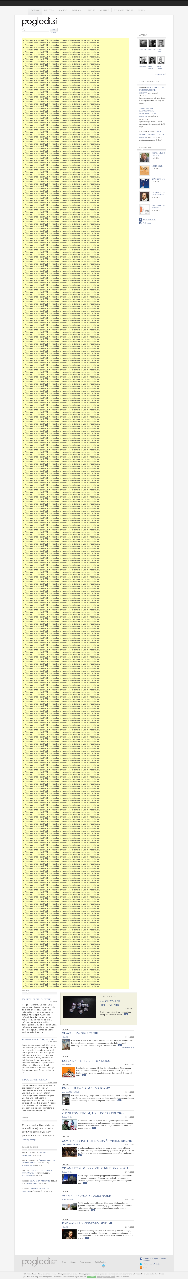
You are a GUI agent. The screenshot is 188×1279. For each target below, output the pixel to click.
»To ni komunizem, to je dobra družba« (93, 1113)
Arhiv (141, 10)
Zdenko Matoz (67, 1199)
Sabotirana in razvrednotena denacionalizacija (147, 111)
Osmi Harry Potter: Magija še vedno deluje (97, 1141)
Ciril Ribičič (142, 66)
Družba (49, 10)
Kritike (104, 10)
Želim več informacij (122, 1277)
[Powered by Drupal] (103, 1267)
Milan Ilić (65, 1037)
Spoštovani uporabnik (110, 1003)
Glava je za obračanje (40, 1181)
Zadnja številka (100, 1262)
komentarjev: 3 (28, 1175)
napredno (53, 32)
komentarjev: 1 (33, 1183)
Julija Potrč (152, 49)
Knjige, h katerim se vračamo (86, 1088)
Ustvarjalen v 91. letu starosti (87, 1061)
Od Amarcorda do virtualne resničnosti (95, 1168)
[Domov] (39, 22)
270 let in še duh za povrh (36, 999)
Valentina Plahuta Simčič (71, 1092)
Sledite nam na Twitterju (151, 1264)
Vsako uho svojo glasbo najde (86, 1196)
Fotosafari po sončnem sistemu (87, 1223)
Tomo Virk (142, 49)
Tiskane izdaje (123, 10)
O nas (64, 1262)
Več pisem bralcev (149, 219)
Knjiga (63, 10)
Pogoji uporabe (85, 1262)
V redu (91, 1277)
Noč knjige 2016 (158, 179)
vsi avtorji (159, 74)
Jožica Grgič (67, 1064)
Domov (35, 10)
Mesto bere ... (157, 166)
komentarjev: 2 (28, 1165)
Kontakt (73, 1262)
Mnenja (77, 10)
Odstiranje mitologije (29, 1140)
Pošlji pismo (147, 223)
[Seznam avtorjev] (165, 74)
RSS (145, 1267)
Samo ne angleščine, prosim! (38, 1039)
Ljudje (91, 10)
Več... (126, 1014)
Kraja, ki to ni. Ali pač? (34, 1079)
